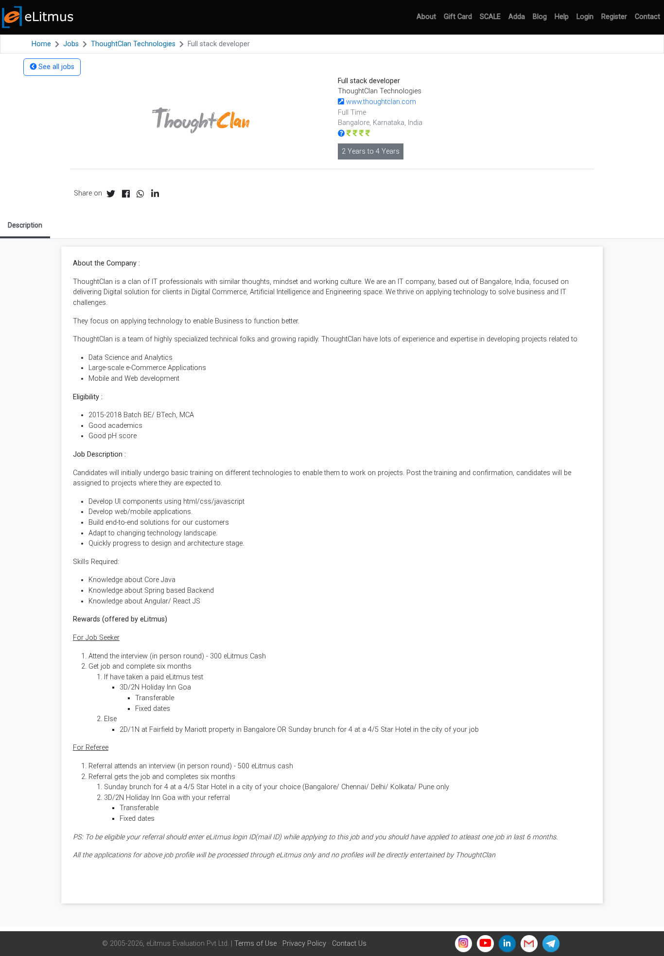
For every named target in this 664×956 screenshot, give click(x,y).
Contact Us (349, 943)
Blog (540, 17)
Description (25, 225)
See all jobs (55, 67)
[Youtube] (485, 943)
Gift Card (458, 17)
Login (585, 17)
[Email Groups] (529, 943)
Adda (516, 17)
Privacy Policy (304, 943)
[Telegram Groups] (550, 943)
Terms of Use (255, 943)
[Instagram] (463, 943)
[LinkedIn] (507, 943)
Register (614, 17)
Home (41, 44)
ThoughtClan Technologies (133, 44)
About (426, 17)
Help (562, 17)
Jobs (71, 44)
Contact (647, 17)
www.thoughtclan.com (380, 102)
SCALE (490, 17)
